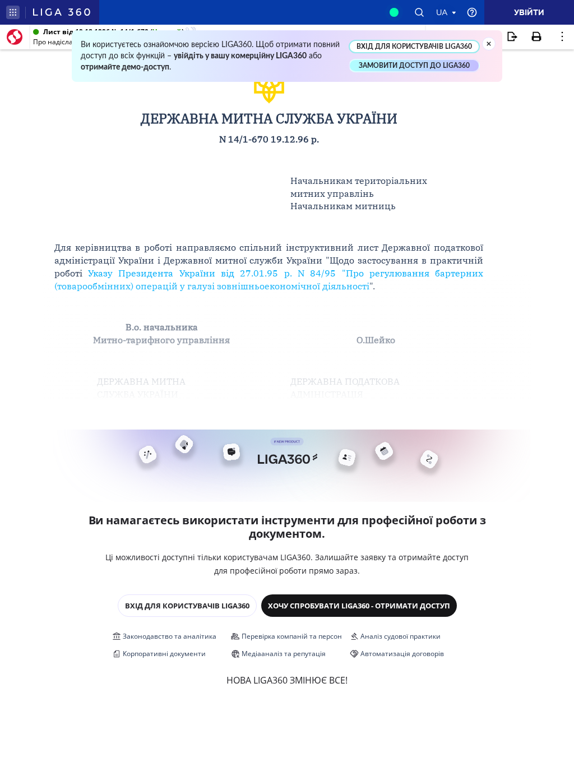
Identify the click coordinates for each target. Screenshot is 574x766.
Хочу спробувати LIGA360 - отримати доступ (359, 606)
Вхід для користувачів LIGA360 (187, 606)
